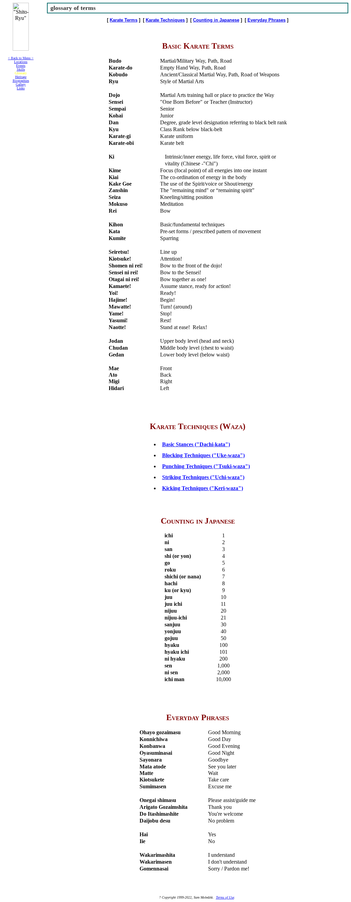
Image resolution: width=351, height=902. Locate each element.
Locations (20, 62)
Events (20, 65)
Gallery (21, 84)
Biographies (21, 81)
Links (21, 88)
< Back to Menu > (21, 58)
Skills (21, 69)
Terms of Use (225, 897)
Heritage (20, 77)
